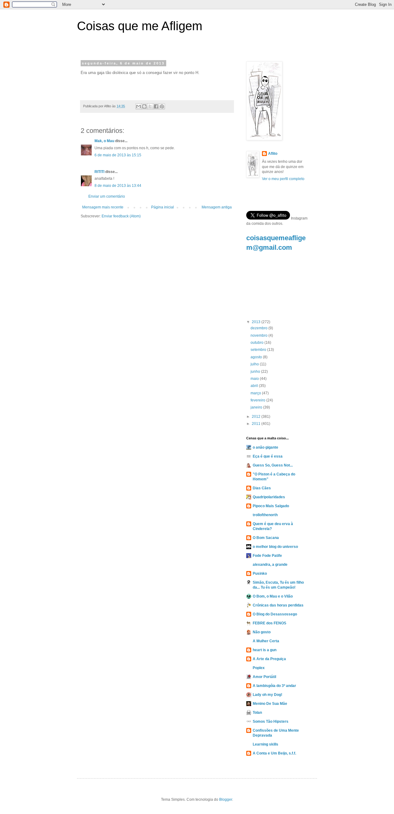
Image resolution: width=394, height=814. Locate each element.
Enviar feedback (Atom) (121, 216)
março (256, 393)
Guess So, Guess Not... (273, 465)
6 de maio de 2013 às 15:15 (117, 155)
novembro (259, 335)
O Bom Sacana (266, 538)
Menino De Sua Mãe (270, 703)
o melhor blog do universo (275, 547)
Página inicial (162, 207)
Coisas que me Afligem (139, 26)
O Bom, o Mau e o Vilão (273, 596)
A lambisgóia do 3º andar (274, 686)
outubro (257, 342)
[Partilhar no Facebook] (156, 106)
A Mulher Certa (266, 641)
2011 (256, 423)
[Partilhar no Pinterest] (162, 106)
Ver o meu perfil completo (283, 179)
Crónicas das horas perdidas (278, 605)
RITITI (99, 172)
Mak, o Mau (104, 141)
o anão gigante (265, 447)
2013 (256, 322)
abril (255, 386)
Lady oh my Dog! (267, 695)
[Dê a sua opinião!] (144, 106)
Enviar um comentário (106, 196)
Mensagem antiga (217, 207)
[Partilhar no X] (150, 106)
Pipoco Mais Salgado (271, 506)
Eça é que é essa (268, 456)
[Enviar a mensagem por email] (138, 106)
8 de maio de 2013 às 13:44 (117, 185)
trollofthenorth (265, 515)
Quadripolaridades (269, 497)
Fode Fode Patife (267, 555)
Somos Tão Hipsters (270, 721)
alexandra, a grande (270, 564)
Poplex (259, 668)
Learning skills (265, 744)
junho (256, 371)
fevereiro (258, 400)
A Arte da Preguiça (269, 659)
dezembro (259, 328)
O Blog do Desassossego (275, 614)
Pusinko (260, 573)
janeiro (257, 407)
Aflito (272, 153)
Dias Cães (262, 488)
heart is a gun (264, 650)
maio (255, 378)
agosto (257, 357)
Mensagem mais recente (102, 207)
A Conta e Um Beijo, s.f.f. (274, 753)
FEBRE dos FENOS (269, 623)
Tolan (257, 712)
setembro (259, 349)
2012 (256, 416)
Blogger (225, 799)
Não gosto (262, 632)
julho (255, 364)
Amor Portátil (264, 677)
